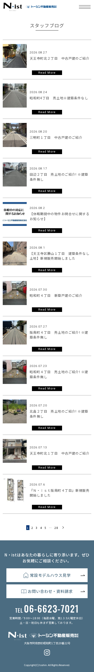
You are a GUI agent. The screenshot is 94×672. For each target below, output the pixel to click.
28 (56, 528)
